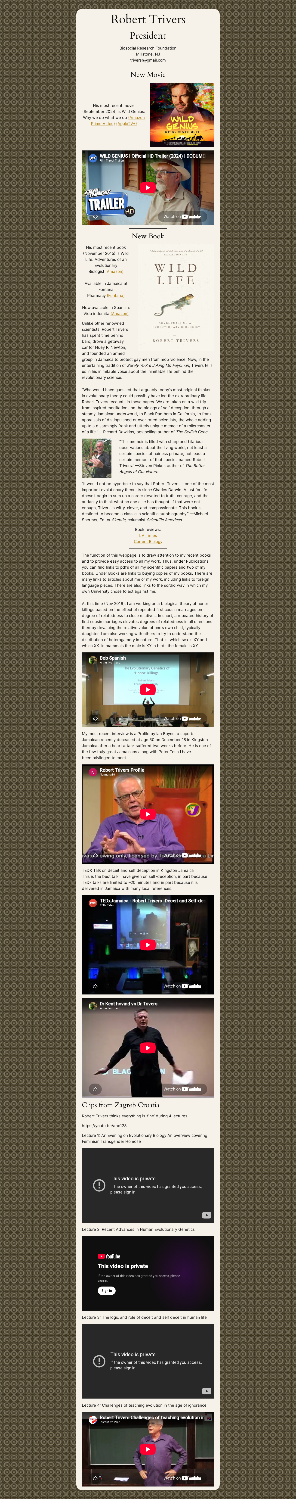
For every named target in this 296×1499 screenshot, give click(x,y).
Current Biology (148, 541)
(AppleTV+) (126, 123)
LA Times (148, 535)
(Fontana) (116, 295)
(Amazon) (114, 271)
